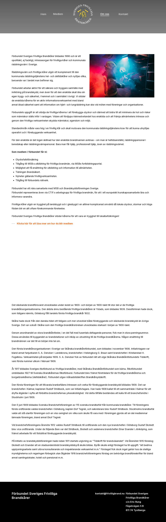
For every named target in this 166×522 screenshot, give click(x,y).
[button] (42, 223)
